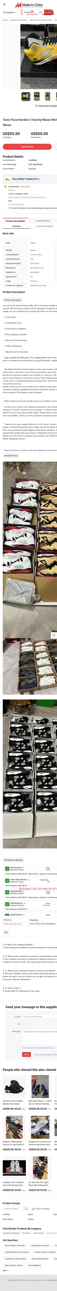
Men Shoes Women (40, 1258)
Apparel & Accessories (18, 20)
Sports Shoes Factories (15, 1245)
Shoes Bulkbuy (34, 1265)
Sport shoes (8, 1219)
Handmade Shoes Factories (17, 1252)
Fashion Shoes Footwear (45, 1252)
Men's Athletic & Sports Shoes (41, 20)
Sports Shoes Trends (14, 1265)
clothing (6, 1214)
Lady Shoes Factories (40, 1245)
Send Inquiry (27, 146)
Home (5, 20)
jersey (30, 1214)
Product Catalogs (42, 1208)
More (5, 1270)
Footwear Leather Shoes (15, 1258)
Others (31, 1219)
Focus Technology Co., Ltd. (35, 1280)
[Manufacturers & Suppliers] (28, 4)
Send (26, 1054)
